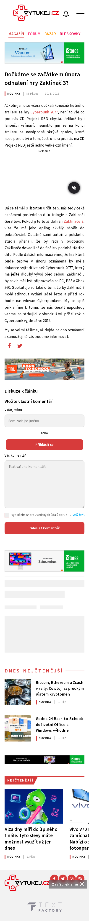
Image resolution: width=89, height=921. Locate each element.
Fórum (34, 34)
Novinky (13, 93)
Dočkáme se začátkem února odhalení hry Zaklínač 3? (42, 78)
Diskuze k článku (21, 391)
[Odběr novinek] (66, 14)
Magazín (16, 34)
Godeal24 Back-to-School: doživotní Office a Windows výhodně (59, 724)
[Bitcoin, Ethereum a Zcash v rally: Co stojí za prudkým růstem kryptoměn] (18, 692)
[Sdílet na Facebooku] (9, 347)
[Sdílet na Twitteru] (19, 347)
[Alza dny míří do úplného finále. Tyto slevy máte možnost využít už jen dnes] (34, 806)
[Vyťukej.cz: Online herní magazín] (36, 13)
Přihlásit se (44, 444)
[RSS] (80, 879)
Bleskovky (70, 34)
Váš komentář (15, 455)
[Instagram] (72, 879)
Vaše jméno (13, 409)
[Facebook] (54, 879)
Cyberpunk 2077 (44, 112)
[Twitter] (63, 879)
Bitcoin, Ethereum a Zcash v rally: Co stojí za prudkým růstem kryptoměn (60, 688)
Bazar (50, 34)
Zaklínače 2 (73, 221)
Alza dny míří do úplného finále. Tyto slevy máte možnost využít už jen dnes (31, 838)
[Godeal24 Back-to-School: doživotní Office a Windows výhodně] (18, 728)
